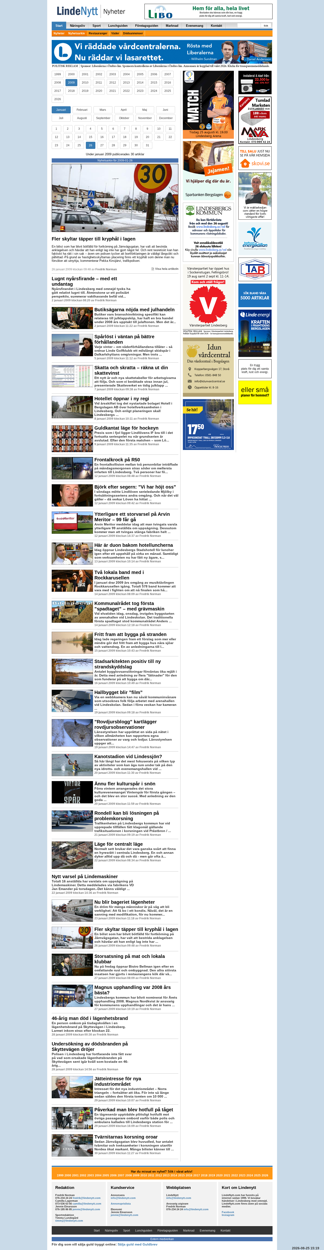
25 (79, 145)
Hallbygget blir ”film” (118, 692)
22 (170, 137)
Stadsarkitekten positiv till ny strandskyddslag (127, 664)
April (124, 109)
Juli (61, 118)
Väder (115, 33)
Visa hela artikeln (166, 269)
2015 (154, 82)
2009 (71, 82)
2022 (126, 91)
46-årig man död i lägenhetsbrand (90, 1018)
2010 (85, 82)
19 (136, 137)
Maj (144, 109)
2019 (85, 91)
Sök (266, 25)
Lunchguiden (118, 25)
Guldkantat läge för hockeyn (126, 428)
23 (56, 145)
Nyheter (59, 33)
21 (159, 137)
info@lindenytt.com (123, 1198)
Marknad (172, 25)
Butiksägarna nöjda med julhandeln (134, 309)
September (103, 118)
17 (113, 137)
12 (56, 137)
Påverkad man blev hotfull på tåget (133, 1109)
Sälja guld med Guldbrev (137, 1244)
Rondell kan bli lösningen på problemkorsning (126, 815)
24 (67, 145)
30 (136, 145)
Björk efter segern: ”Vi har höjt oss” (135, 486)
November (145, 118)
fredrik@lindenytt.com (87, 1198)
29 (124, 145)
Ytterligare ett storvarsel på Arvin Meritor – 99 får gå (132, 517)
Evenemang (194, 25)
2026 (57, 99)
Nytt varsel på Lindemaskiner (85, 876)
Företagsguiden (146, 25)
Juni (165, 109)
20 (147, 137)
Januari (61, 109)
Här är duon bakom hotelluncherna (133, 545)
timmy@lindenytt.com (69, 1220)
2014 (140, 82)
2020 (99, 91)
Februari (82, 109)
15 (90, 137)
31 (147, 145)
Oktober (124, 118)
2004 (126, 74)
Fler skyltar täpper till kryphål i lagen (93, 238)
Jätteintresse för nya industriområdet (117, 1081)
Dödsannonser (133, 33)
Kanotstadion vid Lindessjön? (128, 756)
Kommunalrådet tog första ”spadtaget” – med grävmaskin (129, 606)
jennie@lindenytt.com (86, 1209)
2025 (167, 91)
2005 (140, 74)
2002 (99, 74)
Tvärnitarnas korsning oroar (126, 1136)
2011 (99, 82)
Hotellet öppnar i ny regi (121, 398)
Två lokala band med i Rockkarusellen (119, 575)
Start (59, 25)
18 (124, 137)
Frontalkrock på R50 (117, 459)
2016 (167, 82)
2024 (154, 91)
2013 (126, 82)
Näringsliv (77, 25)
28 (113, 145)
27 (102, 145)
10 (159, 128)
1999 (57, 74)
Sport (97, 25)
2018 (71, 91)
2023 (140, 91)
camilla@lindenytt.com (87, 1203)
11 (170, 128)
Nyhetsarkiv (76, 33)
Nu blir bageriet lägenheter (124, 902)
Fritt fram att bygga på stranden (130, 634)
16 (102, 137)
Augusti (82, 118)
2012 (112, 82)
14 (79, 137)
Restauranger (98, 33)
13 (67, 137)
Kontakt (216, 25)
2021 (112, 91)
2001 (85, 74)
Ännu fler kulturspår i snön (124, 783)
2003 (112, 74)
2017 (57, 91)
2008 (57, 82)
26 (90, 145)
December (166, 118)
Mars (103, 109)
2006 (154, 74)
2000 (71, 74)
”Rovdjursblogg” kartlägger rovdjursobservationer (125, 724)
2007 (167, 74)
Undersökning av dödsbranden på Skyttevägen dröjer (90, 1046)
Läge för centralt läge (118, 844)
